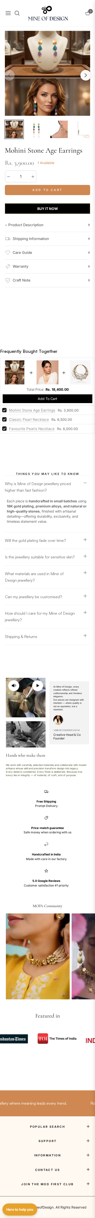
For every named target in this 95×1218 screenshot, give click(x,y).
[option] (47, 73)
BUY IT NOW (47, 209)
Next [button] (85, 75)
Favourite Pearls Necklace (32, 428)
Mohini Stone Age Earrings (32, 410)
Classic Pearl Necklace (29, 419)
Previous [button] (9, 75)
